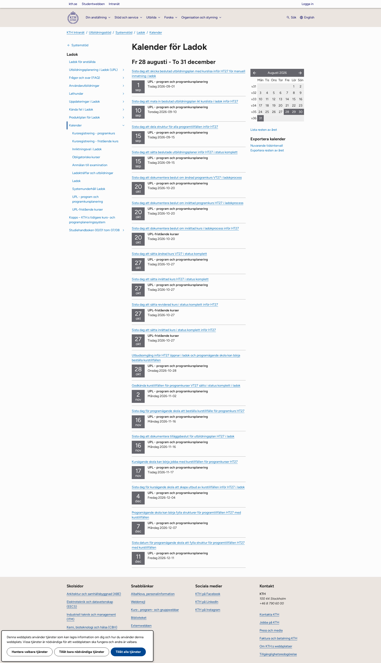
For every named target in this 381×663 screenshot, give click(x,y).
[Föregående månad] (254, 73)
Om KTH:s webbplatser (276, 646)
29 (294, 112)
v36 (253, 118)
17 (260, 105)
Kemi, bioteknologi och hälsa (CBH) (92, 627)
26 (274, 112)
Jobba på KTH (269, 622)
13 (280, 99)
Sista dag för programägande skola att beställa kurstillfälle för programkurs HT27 (188, 411)
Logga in (308, 4)
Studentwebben (93, 4)
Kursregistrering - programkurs (93, 133)
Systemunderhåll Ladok (88, 189)
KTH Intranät (76, 32)
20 (280, 105)
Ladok (141, 32)
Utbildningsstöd (100, 32)
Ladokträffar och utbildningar (92, 173)
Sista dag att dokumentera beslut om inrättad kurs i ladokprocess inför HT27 (185, 228)
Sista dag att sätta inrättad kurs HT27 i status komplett (170, 279)
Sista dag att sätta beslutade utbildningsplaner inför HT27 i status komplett (185, 152)
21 (287, 105)
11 (267, 99)
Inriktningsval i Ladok (87, 149)
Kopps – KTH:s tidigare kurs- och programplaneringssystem (92, 220)
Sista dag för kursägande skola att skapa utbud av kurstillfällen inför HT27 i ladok (188, 487)
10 (260, 99)
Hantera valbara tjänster (30, 652)
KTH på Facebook (207, 594)
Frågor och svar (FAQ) (84, 78)
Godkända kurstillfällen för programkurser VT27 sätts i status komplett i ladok (186, 385)
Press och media (271, 630)
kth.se (73, 4)
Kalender (155, 32)
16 (300, 99)
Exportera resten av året (267, 150)
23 (300, 105)
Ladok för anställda (82, 62)
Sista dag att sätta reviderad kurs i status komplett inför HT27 (175, 304)
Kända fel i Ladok (81, 109)
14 (287, 99)
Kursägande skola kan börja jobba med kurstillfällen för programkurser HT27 (185, 462)
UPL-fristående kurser (87, 209)
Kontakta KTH (269, 614)
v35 (253, 112)
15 (293, 99)
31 (260, 118)
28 (287, 112)
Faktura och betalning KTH (278, 638)
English (309, 17)
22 (294, 105)
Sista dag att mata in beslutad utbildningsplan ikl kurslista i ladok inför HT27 (185, 101)
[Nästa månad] (300, 73)
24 (260, 112)
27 (280, 112)
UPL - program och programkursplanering (87, 199)
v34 (253, 105)
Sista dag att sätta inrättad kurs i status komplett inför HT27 (174, 330)
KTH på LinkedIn (206, 602)
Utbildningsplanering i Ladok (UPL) (93, 70)
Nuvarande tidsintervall (266, 145)
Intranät (114, 4)
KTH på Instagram (207, 610)
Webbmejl (138, 602)
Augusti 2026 (277, 73)
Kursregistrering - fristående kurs (95, 141)
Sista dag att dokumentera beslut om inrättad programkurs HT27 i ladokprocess (187, 203)
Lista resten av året (263, 130)
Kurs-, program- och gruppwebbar (155, 610)
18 (267, 105)
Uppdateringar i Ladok (84, 101)
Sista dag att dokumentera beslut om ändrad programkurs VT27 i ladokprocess (187, 177)
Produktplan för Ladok (84, 117)
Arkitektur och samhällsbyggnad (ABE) (94, 594)
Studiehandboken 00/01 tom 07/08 (94, 230)
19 (273, 105)
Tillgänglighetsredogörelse (278, 654)
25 (267, 112)
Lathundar (76, 93)
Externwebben (141, 625)
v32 (253, 93)
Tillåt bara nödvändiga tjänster (81, 652)
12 (273, 99)
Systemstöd (123, 32)
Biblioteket (138, 618)
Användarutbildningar (84, 86)
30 (300, 112)
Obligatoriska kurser (86, 157)
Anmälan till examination (89, 165)
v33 (253, 99)
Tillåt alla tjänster (128, 652)
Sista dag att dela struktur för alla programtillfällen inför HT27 (175, 127)
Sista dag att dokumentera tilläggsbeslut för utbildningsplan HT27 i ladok (183, 436)
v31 (253, 86)
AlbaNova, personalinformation (153, 594)
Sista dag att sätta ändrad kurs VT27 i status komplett (169, 254)
